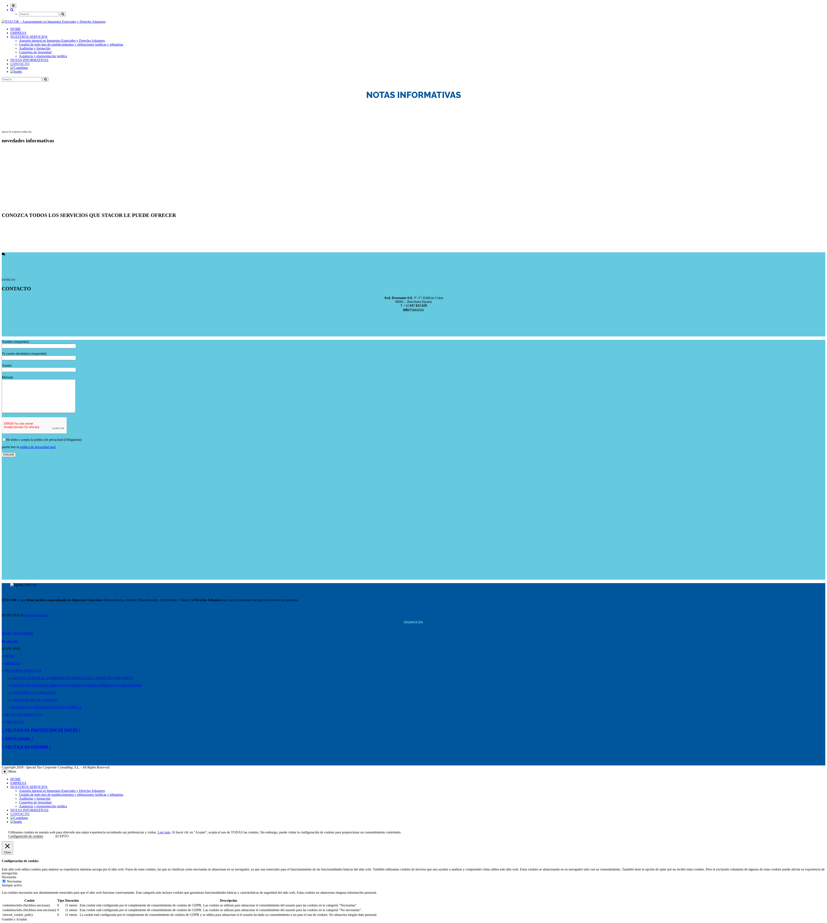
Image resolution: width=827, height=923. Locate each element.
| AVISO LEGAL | (17, 738)
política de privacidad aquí (38, 447)
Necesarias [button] (9, 877)
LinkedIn (11, 641)
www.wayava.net (36, 615)
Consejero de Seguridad (35, 52)
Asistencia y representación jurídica (43, 56)
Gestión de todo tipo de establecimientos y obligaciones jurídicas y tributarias (71, 44)
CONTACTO (20, 64)
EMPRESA (18, 33)
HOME (15, 29)
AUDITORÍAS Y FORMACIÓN (33, 692)
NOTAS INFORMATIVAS (29, 60)
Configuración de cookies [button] (25, 836)
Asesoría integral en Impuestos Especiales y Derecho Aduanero (62, 40)
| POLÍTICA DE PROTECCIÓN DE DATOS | (41, 730)
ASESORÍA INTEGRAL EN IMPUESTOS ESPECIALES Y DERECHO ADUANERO (71, 678)
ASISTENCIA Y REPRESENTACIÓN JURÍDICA (46, 707)
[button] (12, 10)
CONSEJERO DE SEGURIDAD (33, 700)
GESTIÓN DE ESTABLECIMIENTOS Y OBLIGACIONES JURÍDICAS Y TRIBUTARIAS (75, 685)
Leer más (164, 832)
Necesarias (14, 881)
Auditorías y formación (34, 48)
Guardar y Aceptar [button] (14, 919)
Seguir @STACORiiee (17, 633)
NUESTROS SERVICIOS (28, 37)
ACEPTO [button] (62, 836)
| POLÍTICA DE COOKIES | (26, 746)
